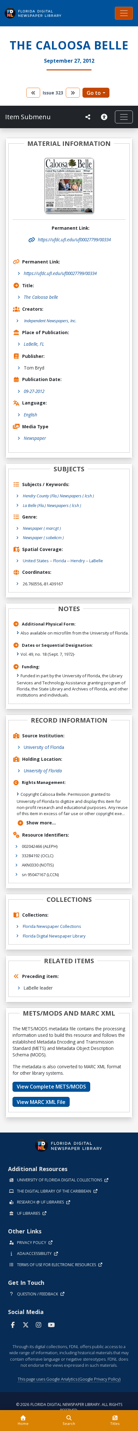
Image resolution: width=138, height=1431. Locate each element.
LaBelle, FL (34, 344)
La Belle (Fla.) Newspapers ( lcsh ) (52, 505)
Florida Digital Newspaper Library (54, 936)
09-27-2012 (34, 391)
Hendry (78, 561)
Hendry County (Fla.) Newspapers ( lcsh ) (58, 496)
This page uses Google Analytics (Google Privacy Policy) (69, 1379)
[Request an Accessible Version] (105, 117)
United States (36, 561)
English (30, 415)
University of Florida (44, 747)
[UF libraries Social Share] (88, 117)
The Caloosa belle (41, 297)
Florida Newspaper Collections (52, 926)
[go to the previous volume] (33, 93)
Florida (59, 561)
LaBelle (96, 561)
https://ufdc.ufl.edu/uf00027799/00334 (60, 273)
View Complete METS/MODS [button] (51, 1086)
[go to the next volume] (73, 93)
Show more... (41, 823)
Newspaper (35, 438)
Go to (94, 92)
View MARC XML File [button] (41, 1102)
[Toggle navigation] (124, 13)
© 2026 (69, 1407)
